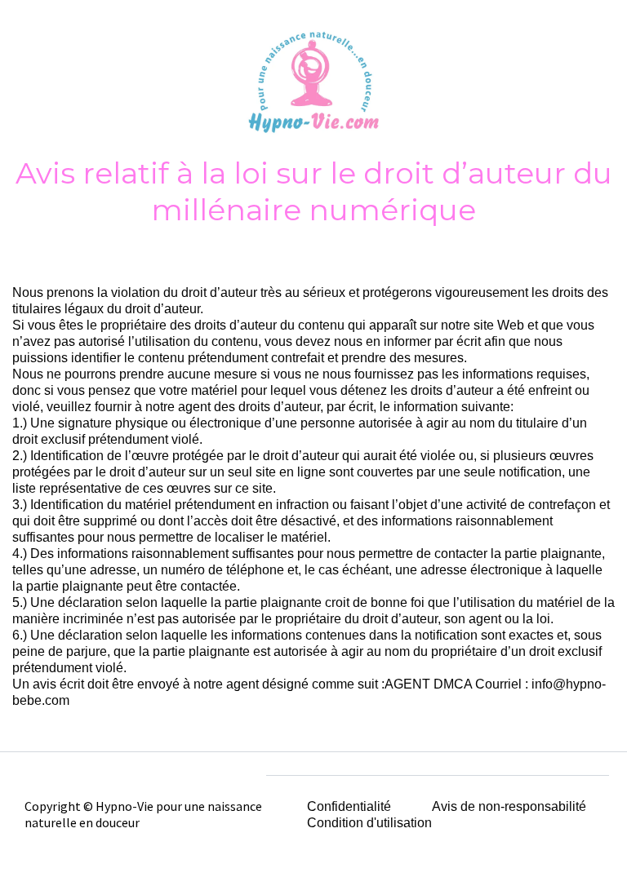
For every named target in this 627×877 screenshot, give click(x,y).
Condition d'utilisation (369, 823)
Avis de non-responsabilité (509, 806)
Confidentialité (349, 806)
